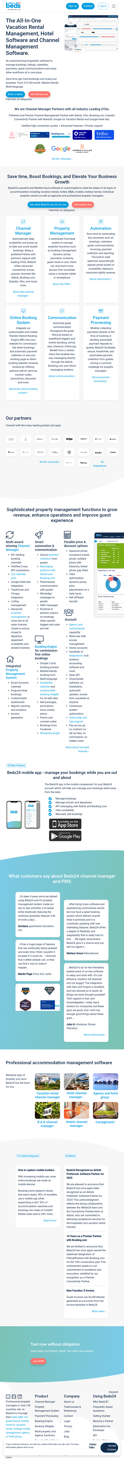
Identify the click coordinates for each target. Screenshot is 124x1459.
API (95, 1435)
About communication (62, 376)
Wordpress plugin (50, 733)
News (72, 1155)
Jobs (67, 1431)
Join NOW (38, 1361)
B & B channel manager (47, 1124)
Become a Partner (103, 1421)
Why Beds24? (100, 1401)
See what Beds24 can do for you (48, 204)
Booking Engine (46, 647)
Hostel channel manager (76, 1124)
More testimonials (94, 1034)
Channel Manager (23, 231)
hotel (14, 1417)
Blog (66, 1436)
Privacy (68, 1426)
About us (69, 1401)
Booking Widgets (44, 1426)
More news (98, 1311)
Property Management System (15, 674)
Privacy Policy (92, 1446)
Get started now (39, 94)
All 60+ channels (61, 158)
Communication (62, 317)
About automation (100, 279)
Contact (88, 5)
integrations (76, 655)
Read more (50, 1220)
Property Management (62, 231)
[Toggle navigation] (113, 6)
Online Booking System (23, 320)
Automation (100, 228)
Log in (102, 5)
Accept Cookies (111, 1447)
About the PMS (61, 284)
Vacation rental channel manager (47, 1095)
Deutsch (113, 1392)
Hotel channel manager (77, 1095)
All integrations (100, 463)
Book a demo (15, 94)
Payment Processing (101, 320)
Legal (67, 1421)
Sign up (72, 5)
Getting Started (101, 1415)
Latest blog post (29, 1155)
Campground (105, 1122)
